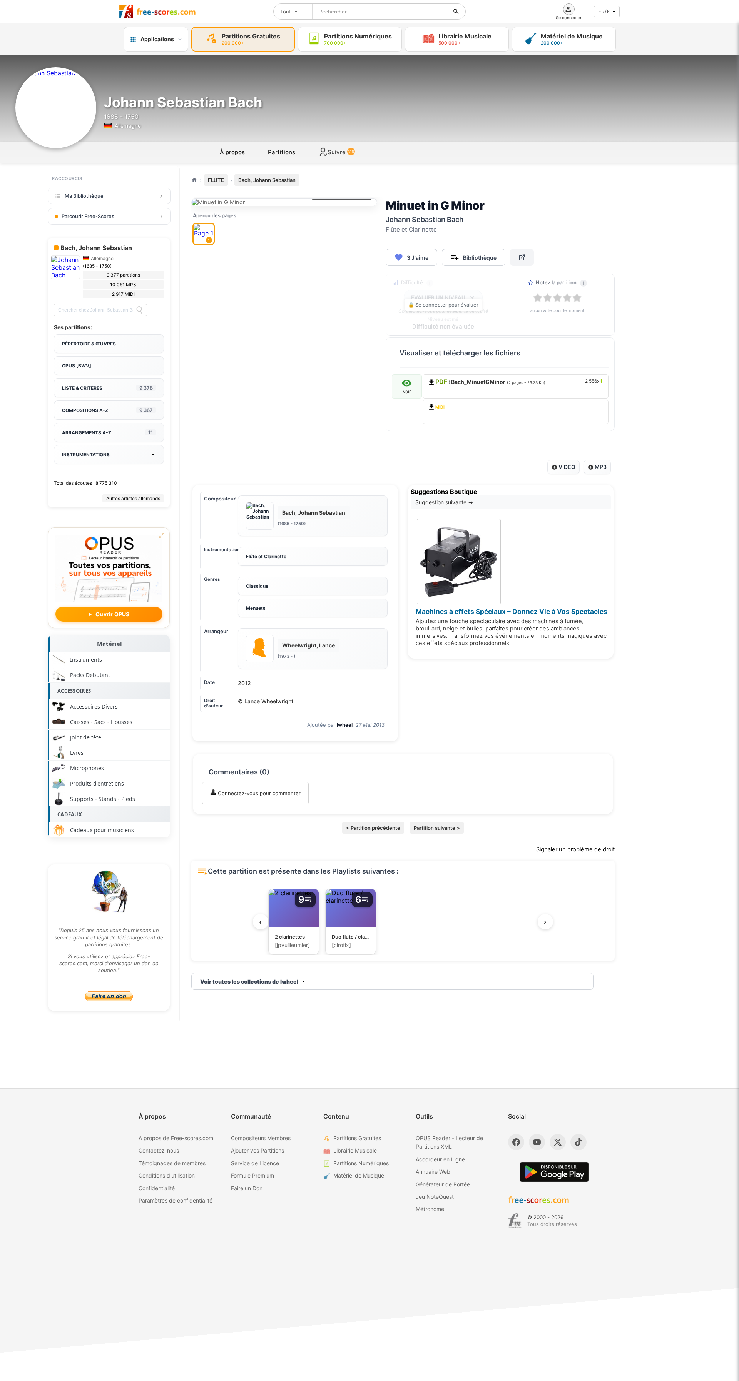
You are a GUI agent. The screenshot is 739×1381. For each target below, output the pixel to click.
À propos (232, 152)
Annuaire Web (433, 1171)
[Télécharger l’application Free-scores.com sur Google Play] (554, 1172)
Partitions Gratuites (357, 1138)
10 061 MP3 (123, 284)
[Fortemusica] (515, 1220)
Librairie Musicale (355, 1150)
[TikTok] (578, 1142)
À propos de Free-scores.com (176, 1138)
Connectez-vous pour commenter (258, 793)
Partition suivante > (437, 828)
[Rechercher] (456, 11)
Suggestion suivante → (444, 502)
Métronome (430, 1209)
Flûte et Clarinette (266, 556)
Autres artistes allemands (133, 498)
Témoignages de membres (172, 1163)
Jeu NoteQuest (435, 1196)
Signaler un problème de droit (575, 849)
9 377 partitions (123, 275)
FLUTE (216, 180)
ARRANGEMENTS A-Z (107, 432)
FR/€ (604, 11)
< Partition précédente (373, 828)
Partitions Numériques (361, 1163)
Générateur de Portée (443, 1184)
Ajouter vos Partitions (257, 1150)
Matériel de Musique (358, 1175)
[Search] (139, 310)
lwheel (345, 725)
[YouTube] (537, 1142)
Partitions (281, 152)
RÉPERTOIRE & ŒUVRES (89, 344)
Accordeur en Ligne (440, 1159)
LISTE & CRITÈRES (107, 388)
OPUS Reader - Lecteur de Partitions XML (449, 1142)
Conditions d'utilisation (167, 1175)
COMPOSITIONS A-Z (107, 410)
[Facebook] (516, 1142)
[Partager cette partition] (522, 257)
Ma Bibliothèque (84, 196)
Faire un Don (246, 1188)
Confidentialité (157, 1188)
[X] (558, 1142)
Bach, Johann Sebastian (267, 180)
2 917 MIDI (123, 294)
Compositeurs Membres (261, 1138)
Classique (257, 586)
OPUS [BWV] (76, 366)
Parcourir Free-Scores (88, 216)
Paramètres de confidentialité (175, 1200)
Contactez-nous (159, 1150)
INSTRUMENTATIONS (86, 454)
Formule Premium (252, 1175)
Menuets (256, 608)
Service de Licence (255, 1163)
